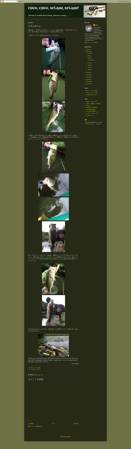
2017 (87, 74)
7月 (89, 63)
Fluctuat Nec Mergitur (91, 107)
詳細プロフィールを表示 (91, 42)
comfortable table (90, 109)
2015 (87, 79)
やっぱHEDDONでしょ (92, 111)
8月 (89, 58)
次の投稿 (31, 423)
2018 (87, 72)
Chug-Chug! (88, 122)
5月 (89, 65)
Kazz (96, 25)
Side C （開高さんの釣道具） (93, 103)
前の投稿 (76, 423)
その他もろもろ (90, 94)
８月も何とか (91, 60)
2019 (87, 51)
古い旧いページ (90, 115)
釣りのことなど (36, 369)
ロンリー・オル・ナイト (92, 113)
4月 (89, 67)
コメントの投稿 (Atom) (37, 426)
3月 (89, 69)
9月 (89, 56)
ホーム (53, 423)
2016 (87, 77)
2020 (87, 49)
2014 (87, 81)
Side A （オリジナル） (92, 101)
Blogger (69, 436)
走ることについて (90, 92)
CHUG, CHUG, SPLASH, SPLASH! (53, 8)
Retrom (88, 105)
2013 (87, 83)
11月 (89, 53)
